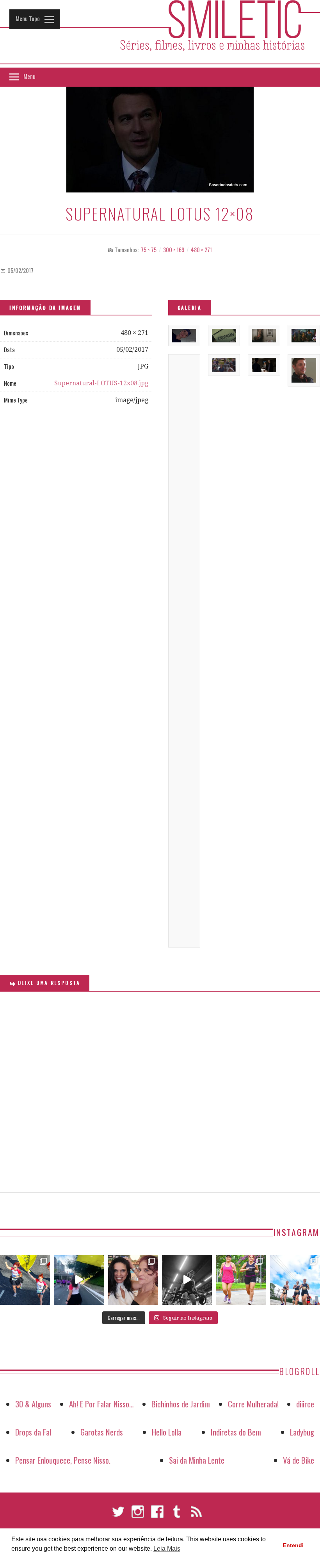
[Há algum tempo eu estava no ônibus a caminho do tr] (25, 1280)
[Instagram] (138, 1515)
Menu (29, 76)
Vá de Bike (298, 1460)
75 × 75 (148, 250)
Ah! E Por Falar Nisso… (101, 1404)
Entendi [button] (293, 1545)
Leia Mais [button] (166, 1548)
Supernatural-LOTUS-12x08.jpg (101, 383)
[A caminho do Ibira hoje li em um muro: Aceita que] (241, 1280)
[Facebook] (157, 1515)
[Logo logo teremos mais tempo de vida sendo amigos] (133, 1280)
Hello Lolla (166, 1432)
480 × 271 (201, 250)
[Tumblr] (177, 1515)
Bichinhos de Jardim (180, 1404)
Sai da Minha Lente (196, 1460)
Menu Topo (28, 18)
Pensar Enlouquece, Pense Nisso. (62, 1460)
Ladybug (302, 1432)
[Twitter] (118, 1515)
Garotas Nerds (101, 1432)
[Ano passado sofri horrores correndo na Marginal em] (295, 1280)
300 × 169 (173, 250)
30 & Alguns (33, 1404)
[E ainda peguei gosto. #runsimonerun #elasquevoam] (187, 1280)
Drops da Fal (33, 1432)
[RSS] (196, 1515)
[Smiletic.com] (160, 34)
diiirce (305, 1404)
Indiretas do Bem (236, 1432)
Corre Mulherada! (253, 1404)
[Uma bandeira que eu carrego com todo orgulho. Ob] (79, 1280)
